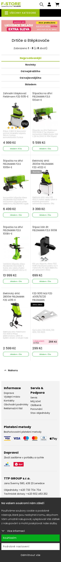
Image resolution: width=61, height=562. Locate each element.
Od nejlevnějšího (30, 78)
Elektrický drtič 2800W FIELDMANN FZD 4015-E (13, 297)
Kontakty (9, 400)
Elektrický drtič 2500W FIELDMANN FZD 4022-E (42, 164)
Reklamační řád (13, 408)
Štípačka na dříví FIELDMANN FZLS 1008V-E (13, 230)
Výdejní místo (12, 396)
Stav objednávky (40, 413)
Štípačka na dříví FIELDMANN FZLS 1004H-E (42, 97)
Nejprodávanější (30, 58)
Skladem (30, 84)
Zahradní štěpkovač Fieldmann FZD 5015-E (15, 95)
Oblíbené (35, 405)
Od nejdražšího (30, 71)
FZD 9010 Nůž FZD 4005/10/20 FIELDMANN (42, 297)
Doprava (9, 393)
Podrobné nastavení (16, 546)
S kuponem (38, 340)
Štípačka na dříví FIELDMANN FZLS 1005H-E (13, 164)
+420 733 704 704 (30, 490)
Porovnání (36, 409)
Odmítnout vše (30, 555)
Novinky (30, 64)
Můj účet (35, 401)
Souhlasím (10, 538)
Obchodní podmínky (16, 404)
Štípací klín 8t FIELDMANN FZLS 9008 (44, 229)
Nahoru (13, 370)
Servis (33, 397)
